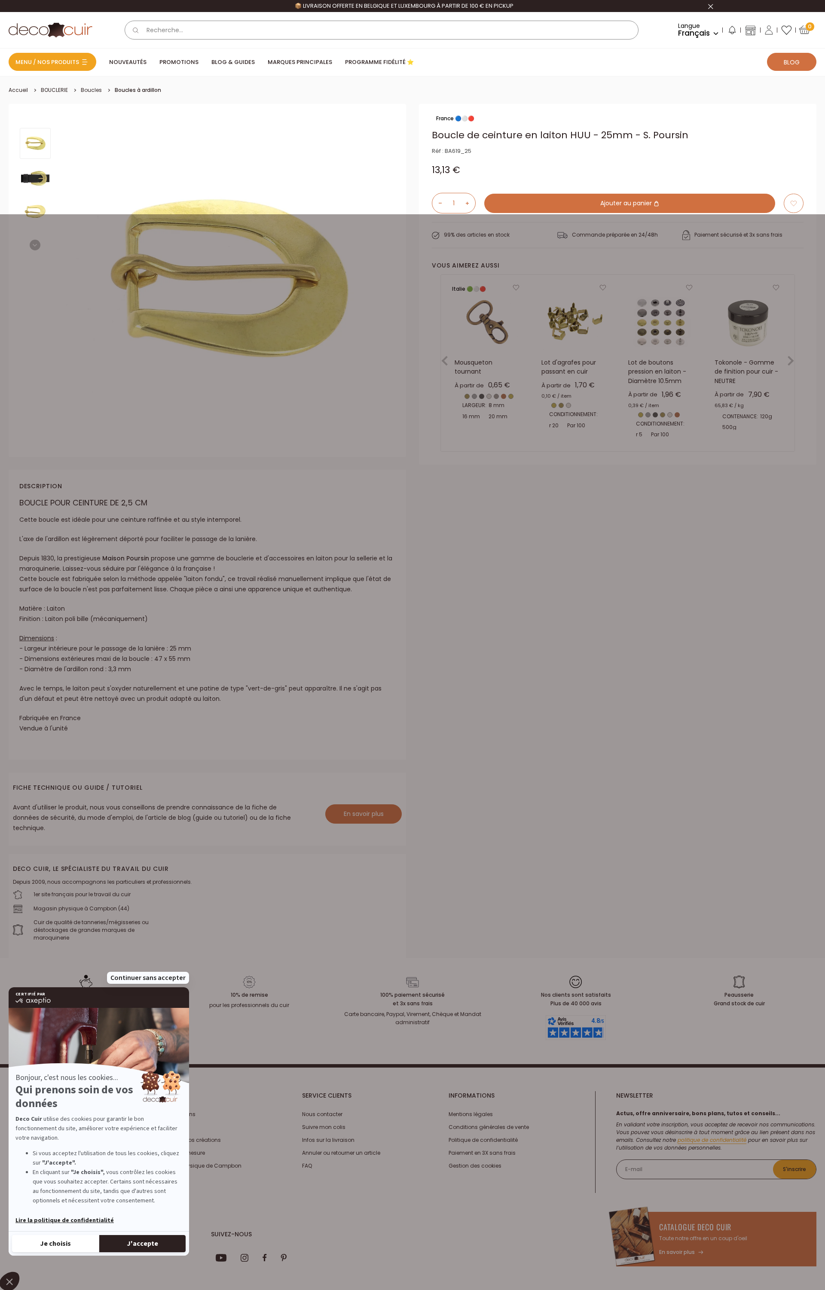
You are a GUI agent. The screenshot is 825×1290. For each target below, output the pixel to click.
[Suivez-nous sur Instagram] (245, 1258)
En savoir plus (364, 813)
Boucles (91, 90)
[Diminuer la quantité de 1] (437, 203)
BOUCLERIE (54, 90)
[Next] (35, 245)
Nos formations (175, 1114)
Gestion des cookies (475, 1165)
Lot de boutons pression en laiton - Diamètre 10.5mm (657, 371)
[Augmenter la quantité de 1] (470, 203)
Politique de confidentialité (483, 1140)
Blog (792, 62)
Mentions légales (471, 1114)
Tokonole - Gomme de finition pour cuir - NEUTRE (746, 371)
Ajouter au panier (627, 203)
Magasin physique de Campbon (198, 1165)
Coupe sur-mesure (180, 1152)
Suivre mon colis (323, 1127)
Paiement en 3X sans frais (482, 1152)
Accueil (18, 90)
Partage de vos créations (188, 1140)
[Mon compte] (769, 30)
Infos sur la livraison (328, 1140)
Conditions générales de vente (489, 1127)
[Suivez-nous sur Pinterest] (284, 1258)
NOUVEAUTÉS (128, 62)
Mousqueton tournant (473, 367)
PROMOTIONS (179, 62)
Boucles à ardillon (138, 90)
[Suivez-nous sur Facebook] (264, 1258)
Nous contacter (322, 1114)
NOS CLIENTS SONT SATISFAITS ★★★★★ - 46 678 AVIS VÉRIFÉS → (404, 6)
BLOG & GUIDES (233, 62)
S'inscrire (794, 1169)
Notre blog (168, 1127)
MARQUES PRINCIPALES (300, 62)
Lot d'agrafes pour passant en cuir (568, 367)
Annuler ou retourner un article (341, 1152)
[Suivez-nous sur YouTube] (221, 1258)
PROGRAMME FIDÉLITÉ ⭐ (379, 62)
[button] (731, 32)
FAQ (307, 1165)
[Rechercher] (136, 30)
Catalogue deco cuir (695, 1226)
